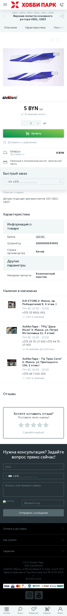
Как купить (10, 540)
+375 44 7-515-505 (34, 373)
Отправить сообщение (33, 512)
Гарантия (8, 551)
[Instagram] (29, 595)
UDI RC (40, 236)
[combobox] (11, 182)
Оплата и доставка (15, 528)
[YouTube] (39, 595)
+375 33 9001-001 (33, 312)
